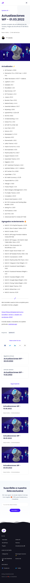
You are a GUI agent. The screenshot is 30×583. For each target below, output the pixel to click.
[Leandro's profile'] (3, 37)
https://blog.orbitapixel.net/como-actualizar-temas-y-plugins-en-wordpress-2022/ (13, 314)
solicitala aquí (12, 324)
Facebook (6, 568)
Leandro (10, 38)
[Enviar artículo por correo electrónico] (25, 345)
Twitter (19, 568)
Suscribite (14, 510)
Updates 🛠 (5, 10)
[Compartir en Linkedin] (15, 345)
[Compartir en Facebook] (5, 345)
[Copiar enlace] (20, 345)
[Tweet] (10, 345)
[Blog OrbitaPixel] (2, 2)
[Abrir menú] (26, 3)
